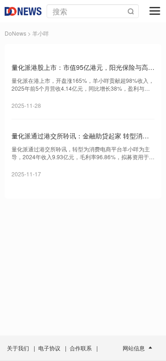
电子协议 (49, 348)
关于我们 (18, 348)
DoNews (15, 33)
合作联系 (81, 348)
